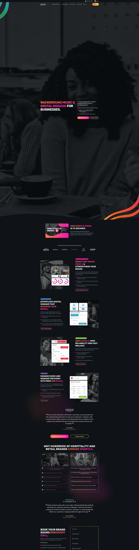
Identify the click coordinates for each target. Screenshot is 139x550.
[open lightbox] (57, 230)
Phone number (75, 538)
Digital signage (64, 4)
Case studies (79, 4)
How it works (72, 4)
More (84, 4)
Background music (55, 4)
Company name (76, 533)
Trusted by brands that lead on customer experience (69, 245)
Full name (74, 529)
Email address (75, 543)
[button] (55, 4)
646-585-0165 (90, 1)
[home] (43, 4)
